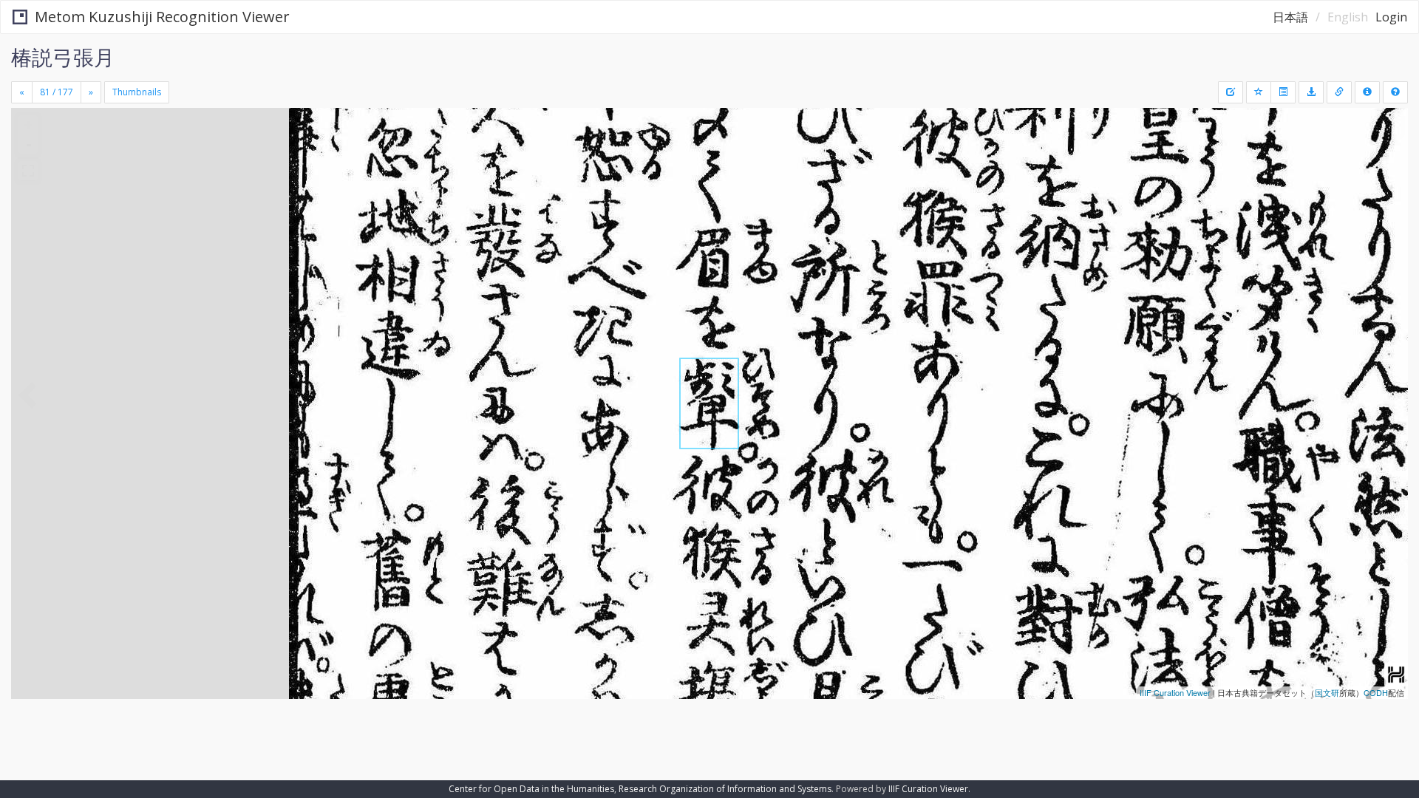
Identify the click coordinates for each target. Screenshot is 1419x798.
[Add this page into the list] (1258, 92)
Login (1391, 17)
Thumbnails (136, 92)
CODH (1376, 692)
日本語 (1290, 17)
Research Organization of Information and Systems (725, 788)
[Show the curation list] (1283, 92)
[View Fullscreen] (28, 170)
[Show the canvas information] (1339, 92)
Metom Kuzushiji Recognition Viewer (162, 17)
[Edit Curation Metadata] (1230, 92)
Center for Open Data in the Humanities (531, 788)
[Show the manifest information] (1367, 92)
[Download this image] (1311, 92)
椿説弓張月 (63, 57)
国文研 (1327, 692)
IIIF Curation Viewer (1175, 692)
